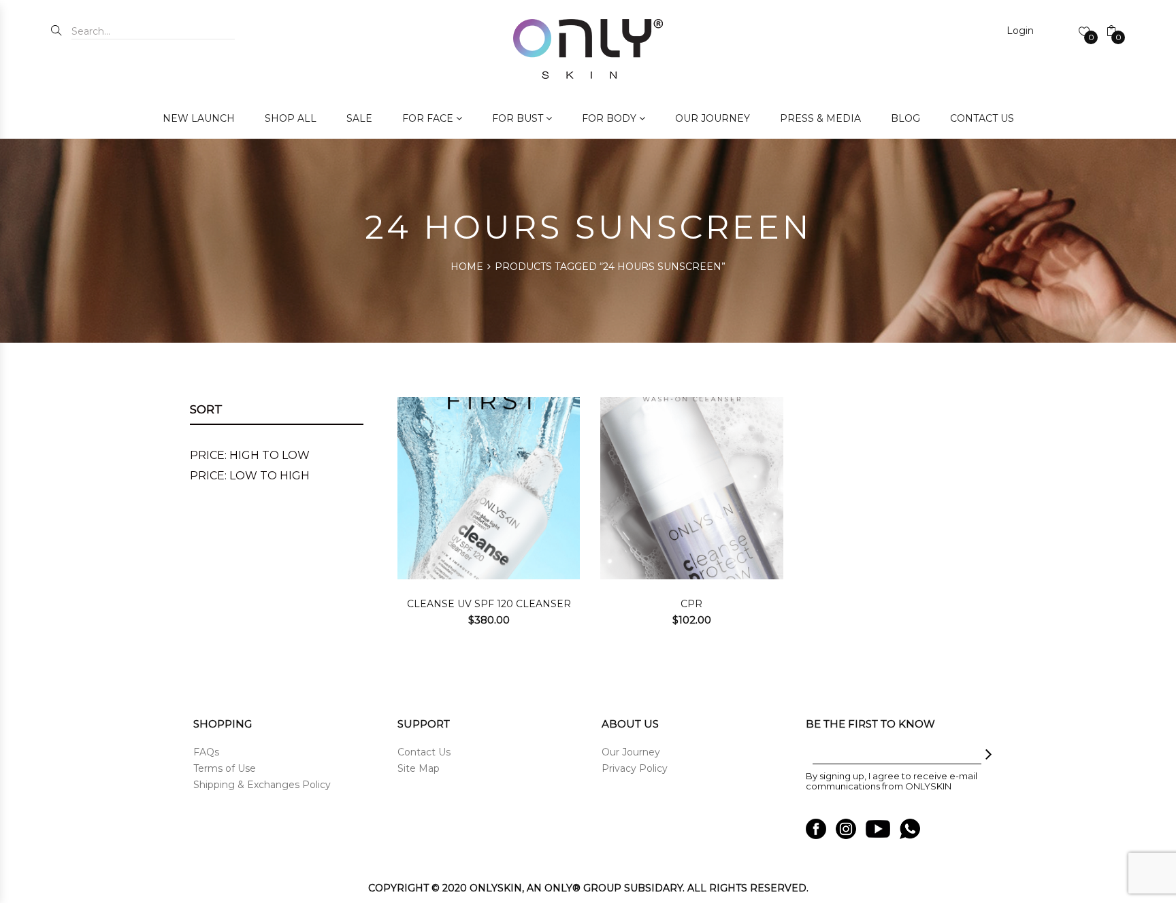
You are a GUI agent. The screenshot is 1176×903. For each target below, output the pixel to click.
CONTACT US (982, 118)
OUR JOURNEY (712, 118)
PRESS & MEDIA (820, 118)
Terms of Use (224, 768)
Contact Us (424, 752)
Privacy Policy (635, 768)
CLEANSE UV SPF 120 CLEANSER (489, 604)
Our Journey (631, 752)
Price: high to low (250, 455)
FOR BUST (517, 118)
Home (467, 266)
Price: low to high (250, 475)
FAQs (206, 752)
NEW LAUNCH (199, 118)
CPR (691, 604)
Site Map (418, 768)
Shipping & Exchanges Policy (262, 785)
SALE (359, 118)
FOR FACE (427, 118)
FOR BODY (609, 118)
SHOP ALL (290, 118)
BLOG (905, 118)
